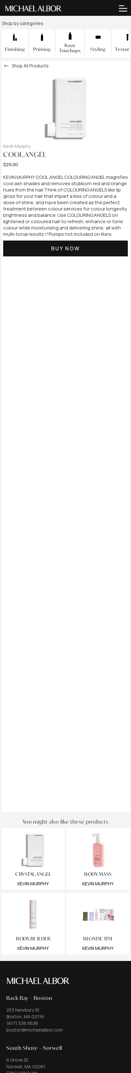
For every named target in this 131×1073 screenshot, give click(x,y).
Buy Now (65, 248)
